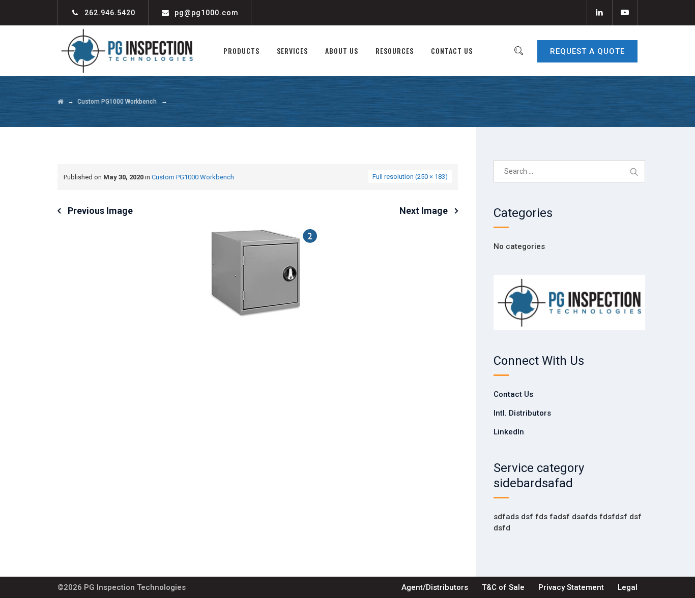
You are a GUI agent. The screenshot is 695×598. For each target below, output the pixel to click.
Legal (628, 587)
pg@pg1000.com (207, 13)
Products (241, 50)
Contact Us (452, 50)
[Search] (518, 51)
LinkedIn (509, 431)
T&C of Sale (503, 587)
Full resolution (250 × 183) (410, 176)
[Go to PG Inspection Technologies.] (60, 101)
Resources (394, 50)
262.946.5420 (109, 13)
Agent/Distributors (434, 587)
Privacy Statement (571, 587)
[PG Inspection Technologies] (126, 50)
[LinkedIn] (599, 12)
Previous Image (100, 210)
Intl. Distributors (522, 413)
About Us (341, 50)
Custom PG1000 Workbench (193, 177)
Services (292, 50)
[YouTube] (625, 12)
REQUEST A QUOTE (587, 51)
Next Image (423, 210)
